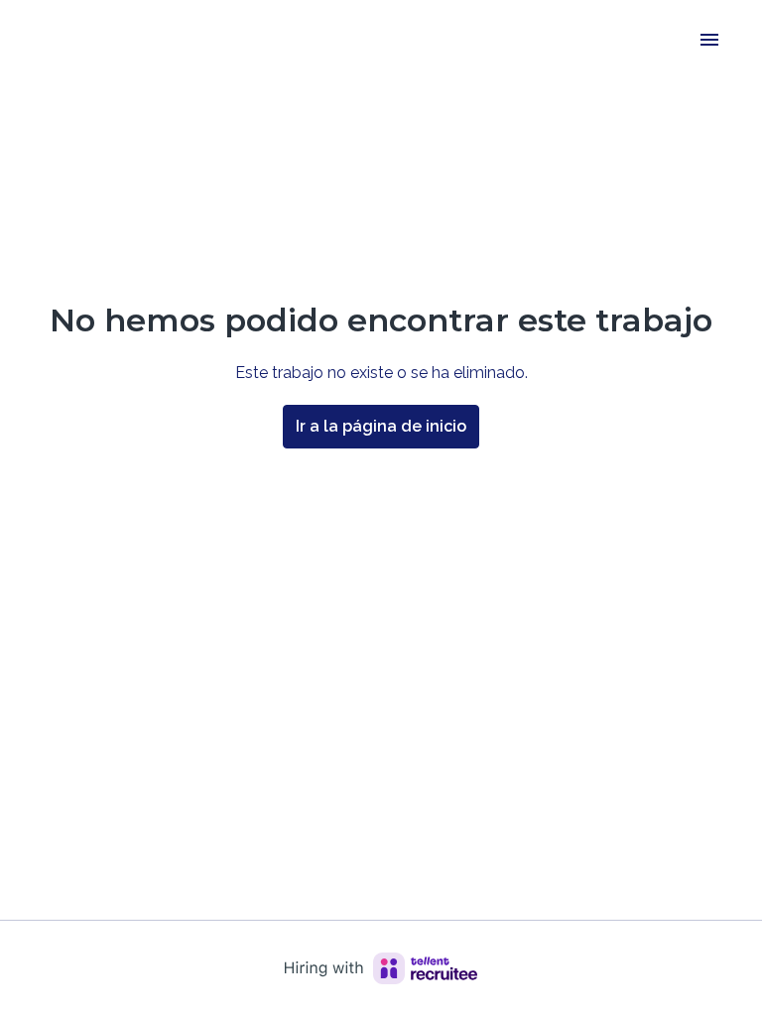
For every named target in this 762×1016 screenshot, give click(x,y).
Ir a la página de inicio (381, 426)
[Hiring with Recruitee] (381, 968)
